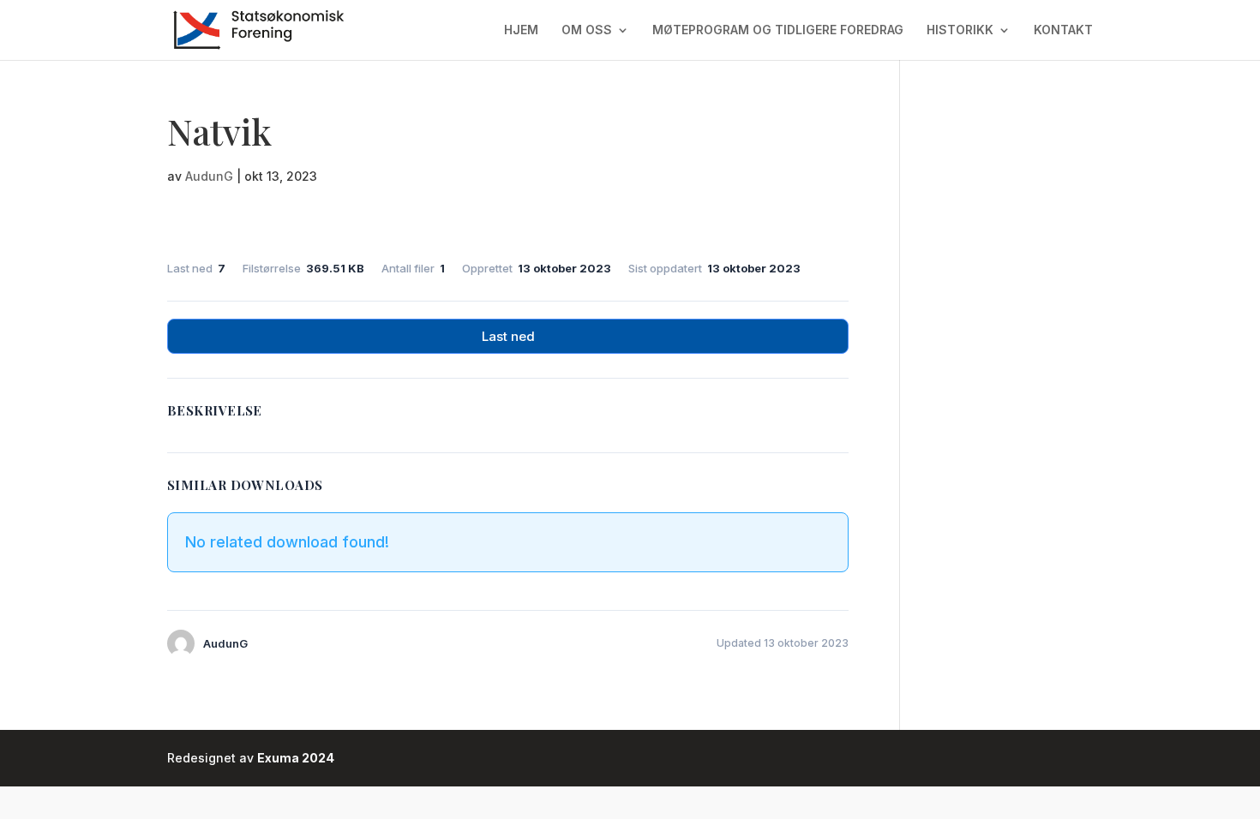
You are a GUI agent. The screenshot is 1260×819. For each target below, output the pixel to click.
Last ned (508, 336)
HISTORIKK (960, 30)
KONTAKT (1063, 30)
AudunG (209, 176)
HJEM (521, 30)
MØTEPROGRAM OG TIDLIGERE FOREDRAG (777, 30)
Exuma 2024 (295, 757)
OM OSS (586, 30)
